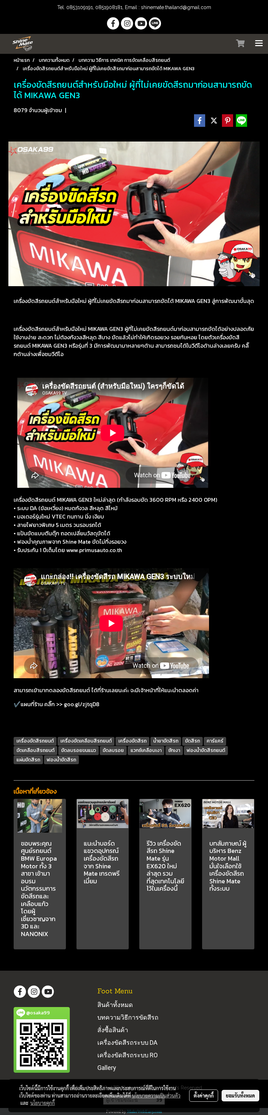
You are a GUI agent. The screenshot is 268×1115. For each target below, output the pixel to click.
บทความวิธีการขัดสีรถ (127, 1017)
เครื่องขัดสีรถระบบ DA (127, 1042)
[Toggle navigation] (259, 43)
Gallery (106, 1067)
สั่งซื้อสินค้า (112, 1030)
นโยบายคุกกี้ (42, 1103)
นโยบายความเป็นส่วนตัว (156, 1095)
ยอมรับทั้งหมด (240, 1095)
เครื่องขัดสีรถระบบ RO (127, 1055)
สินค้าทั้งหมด (115, 1004)
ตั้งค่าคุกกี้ (204, 1095)
